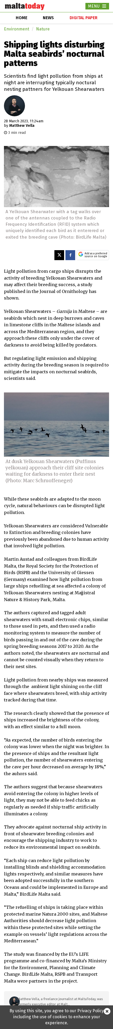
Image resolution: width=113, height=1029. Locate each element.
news (48, 17)
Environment (16, 29)
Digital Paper (83, 17)
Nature (43, 29)
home (21, 17)
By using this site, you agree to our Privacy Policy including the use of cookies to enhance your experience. (56, 1016)
